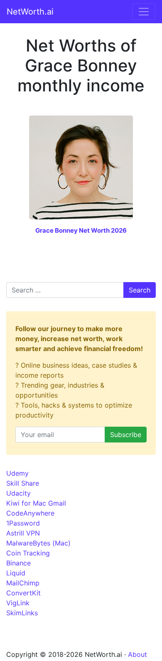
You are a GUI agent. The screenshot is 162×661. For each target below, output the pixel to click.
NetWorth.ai (30, 12)
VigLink (17, 603)
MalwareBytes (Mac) (38, 543)
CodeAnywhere (30, 513)
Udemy (17, 473)
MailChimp (22, 583)
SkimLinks (22, 613)
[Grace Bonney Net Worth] (81, 166)
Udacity (18, 493)
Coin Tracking (28, 553)
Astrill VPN (23, 533)
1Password (23, 523)
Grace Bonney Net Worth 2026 (81, 230)
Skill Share (22, 483)
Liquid (15, 573)
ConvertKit (23, 593)
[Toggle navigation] (143, 11)
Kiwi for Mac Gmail (36, 503)
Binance (18, 563)
